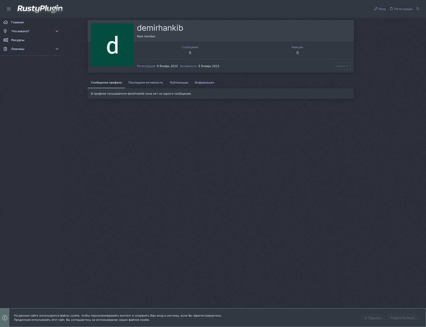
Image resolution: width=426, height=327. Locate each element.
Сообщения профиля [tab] (106, 82)
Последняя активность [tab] (145, 82)
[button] (8, 9)
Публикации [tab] (179, 82)
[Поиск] (418, 9)
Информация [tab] (204, 82)
